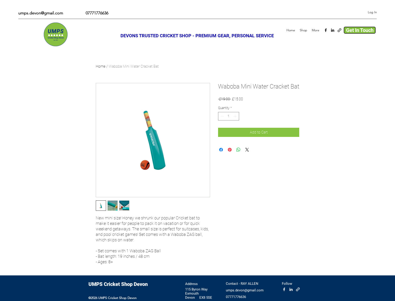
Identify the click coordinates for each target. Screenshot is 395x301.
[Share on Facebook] (221, 149)
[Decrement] (221, 116)
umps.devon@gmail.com (40, 13)
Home (100, 66)
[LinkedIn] (332, 30)
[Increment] (235, 116)
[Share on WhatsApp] (238, 149)
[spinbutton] (228, 116)
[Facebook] (325, 30)
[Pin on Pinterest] (229, 149)
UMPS (96, 284)
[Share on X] (247, 149)
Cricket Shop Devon (126, 284)
